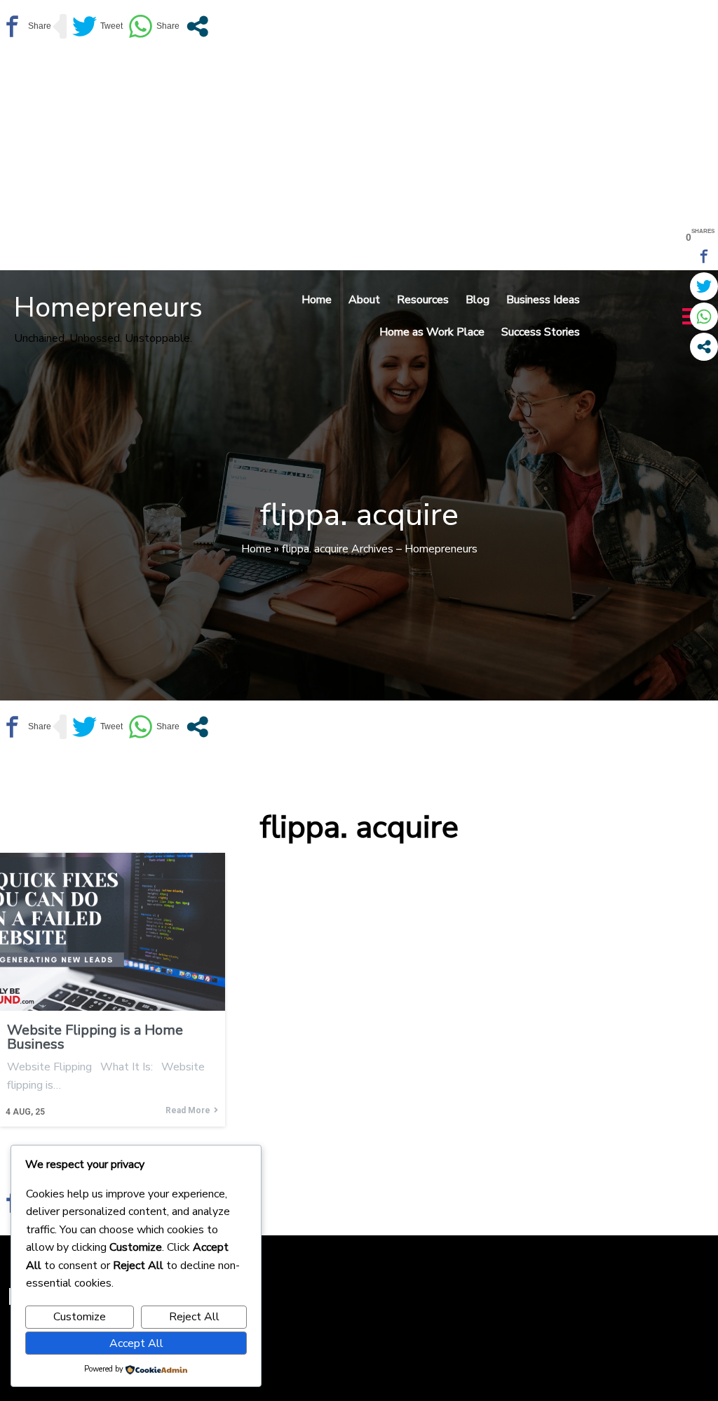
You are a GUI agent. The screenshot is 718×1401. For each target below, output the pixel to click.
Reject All (194, 1316)
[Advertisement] (359, 158)
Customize (79, 1316)
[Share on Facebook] (25, 26)
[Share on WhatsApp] (154, 26)
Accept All (136, 1343)
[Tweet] (97, 26)
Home (256, 549)
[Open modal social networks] (197, 26)
